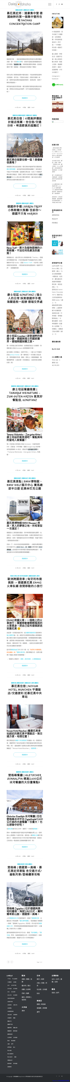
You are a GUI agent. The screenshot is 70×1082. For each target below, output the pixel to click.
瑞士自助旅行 (10, 1053)
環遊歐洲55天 (14, 918)
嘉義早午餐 (9, 1024)
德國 (27, 979)
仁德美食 (9, 982)
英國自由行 (9, 1060)
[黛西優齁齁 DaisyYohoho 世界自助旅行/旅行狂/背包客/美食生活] (19, 4)
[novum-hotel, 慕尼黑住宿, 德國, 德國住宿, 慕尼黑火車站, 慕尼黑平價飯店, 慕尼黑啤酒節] (25, 716)
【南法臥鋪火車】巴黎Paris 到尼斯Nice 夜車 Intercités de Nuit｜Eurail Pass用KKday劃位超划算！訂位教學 (57, 152)
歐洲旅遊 (13, 1040)
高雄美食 (9, 1066)
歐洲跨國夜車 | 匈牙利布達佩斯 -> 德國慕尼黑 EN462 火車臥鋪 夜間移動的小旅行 (25, 582)
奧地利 (28, 997)
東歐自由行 (14, 650)
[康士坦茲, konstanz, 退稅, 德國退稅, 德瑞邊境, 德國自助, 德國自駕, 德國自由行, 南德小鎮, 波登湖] (25, 322)
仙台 (38, 993)
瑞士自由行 (9, 1057)
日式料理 (9, 1037)
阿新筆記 (55, 223)
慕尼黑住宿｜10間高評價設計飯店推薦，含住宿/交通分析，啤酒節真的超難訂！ (24, 122)
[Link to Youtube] (62, 4)
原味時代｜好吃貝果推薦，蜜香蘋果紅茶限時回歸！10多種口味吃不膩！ (57, 199)
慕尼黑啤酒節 (11, 169)
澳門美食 (9, 1047)
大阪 (38, 983)
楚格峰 (35, 829)
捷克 (23, 997)
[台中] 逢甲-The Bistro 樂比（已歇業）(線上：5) (57, 268)
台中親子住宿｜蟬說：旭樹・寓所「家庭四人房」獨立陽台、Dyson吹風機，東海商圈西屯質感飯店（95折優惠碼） (57, 166)
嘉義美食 (9, 1031)
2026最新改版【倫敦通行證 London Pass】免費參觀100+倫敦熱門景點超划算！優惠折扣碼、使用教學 (57, 188)
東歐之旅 (35, 835)
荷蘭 (23, 989)
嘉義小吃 (9, 1021)
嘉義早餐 (9, 1027)
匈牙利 (24, 1000)
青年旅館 (15, 1063)
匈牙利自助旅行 (23, 576)
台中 (8, 985)
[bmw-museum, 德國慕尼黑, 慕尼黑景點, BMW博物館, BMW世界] (25, 508)
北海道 (14, 982)
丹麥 (23, 993)
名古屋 (39, 989)
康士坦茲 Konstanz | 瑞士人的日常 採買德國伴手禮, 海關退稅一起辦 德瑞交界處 (25, 298)
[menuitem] (48, 4)
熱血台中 (55, 219)
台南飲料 (9, 1018)
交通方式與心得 (14, 576)
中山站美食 (14, 978)
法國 (8, 1044)
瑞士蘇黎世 (10, 635)
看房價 (33, 748)
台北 (8, 991)
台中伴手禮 (13, 985)
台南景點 (9, 1008)
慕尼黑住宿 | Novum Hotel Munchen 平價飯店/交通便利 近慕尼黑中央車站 (25, 691)
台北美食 (15, 995)
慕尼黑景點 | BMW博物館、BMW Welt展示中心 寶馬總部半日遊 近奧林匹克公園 (25, 485)
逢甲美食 (9, 1063)
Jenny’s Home (14, 355)
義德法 (32, 10)
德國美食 (18, 203)
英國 (15, 1057)
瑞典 (27, 993)
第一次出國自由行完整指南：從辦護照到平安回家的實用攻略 (57, 178)
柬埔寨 (39, 1008)
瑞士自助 (9, 1050)
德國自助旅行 (19, 10)
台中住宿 (9, 988)
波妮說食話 (55, 215)
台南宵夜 (9, 1005)
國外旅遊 (15, 1031)
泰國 (38, 1004)
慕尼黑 (19, 62)
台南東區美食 (10, 1011)
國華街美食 (9, 1034)
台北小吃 (9, 995)
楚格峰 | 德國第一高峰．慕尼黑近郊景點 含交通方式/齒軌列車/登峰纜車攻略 (25, 871)
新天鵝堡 (34, 932)
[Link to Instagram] (59, 4)
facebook (55, 79)
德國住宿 (15, 115)
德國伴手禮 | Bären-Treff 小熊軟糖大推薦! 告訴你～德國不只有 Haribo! (24, 210)
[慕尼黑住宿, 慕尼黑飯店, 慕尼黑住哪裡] (25, 145)
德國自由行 (27, 10)
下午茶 (8, 978)
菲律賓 (45, 1008)
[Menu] (48, 4)
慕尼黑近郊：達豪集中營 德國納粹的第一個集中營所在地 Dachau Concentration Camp (25, 18)
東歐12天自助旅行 (21, 740)
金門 (57, 993)
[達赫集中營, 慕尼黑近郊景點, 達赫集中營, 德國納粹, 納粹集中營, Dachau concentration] (25, 44)
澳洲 (23, 1011)
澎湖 (53, 993)
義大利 (24, 986)
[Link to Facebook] (56, 4)
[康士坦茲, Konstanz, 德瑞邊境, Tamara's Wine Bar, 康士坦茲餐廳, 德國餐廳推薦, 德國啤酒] (25, 420)
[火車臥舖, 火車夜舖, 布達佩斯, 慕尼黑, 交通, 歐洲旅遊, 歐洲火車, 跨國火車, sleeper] (25, 606)
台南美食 (15, 1014)
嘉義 (14, 1018)
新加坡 (43, 1004)
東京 (38, 979)
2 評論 (24, 283)
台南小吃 (15, 1005)
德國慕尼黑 (35, 918)
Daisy (33, 107)
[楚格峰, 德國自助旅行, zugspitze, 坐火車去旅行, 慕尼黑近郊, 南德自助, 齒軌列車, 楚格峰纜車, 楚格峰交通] (25, 894)
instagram (55, 76)
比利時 (28, 989)
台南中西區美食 (10, 998)
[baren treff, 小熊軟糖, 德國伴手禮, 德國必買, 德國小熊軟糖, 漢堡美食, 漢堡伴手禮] (25, 233)
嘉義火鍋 (15, 1027)
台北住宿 (13, 991)
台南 (56, 982)
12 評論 (24, 953)
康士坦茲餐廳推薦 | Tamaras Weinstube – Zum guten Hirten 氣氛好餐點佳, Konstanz (25, 395)
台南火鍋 (9, 1014)
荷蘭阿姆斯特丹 (31, 633)
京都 (42, 983)
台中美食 (15, 988)
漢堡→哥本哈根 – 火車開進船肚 (30, 659)
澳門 (12, 1044)
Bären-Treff (28, 263)
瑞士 (14, 1047)
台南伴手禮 (9, 1001)
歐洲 (30, 291)
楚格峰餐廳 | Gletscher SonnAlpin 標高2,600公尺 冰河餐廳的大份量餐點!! (24, 778)
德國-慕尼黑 (21, 652)
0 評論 (24, 107)
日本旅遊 (15, 1037)
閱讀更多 (25, 98)
